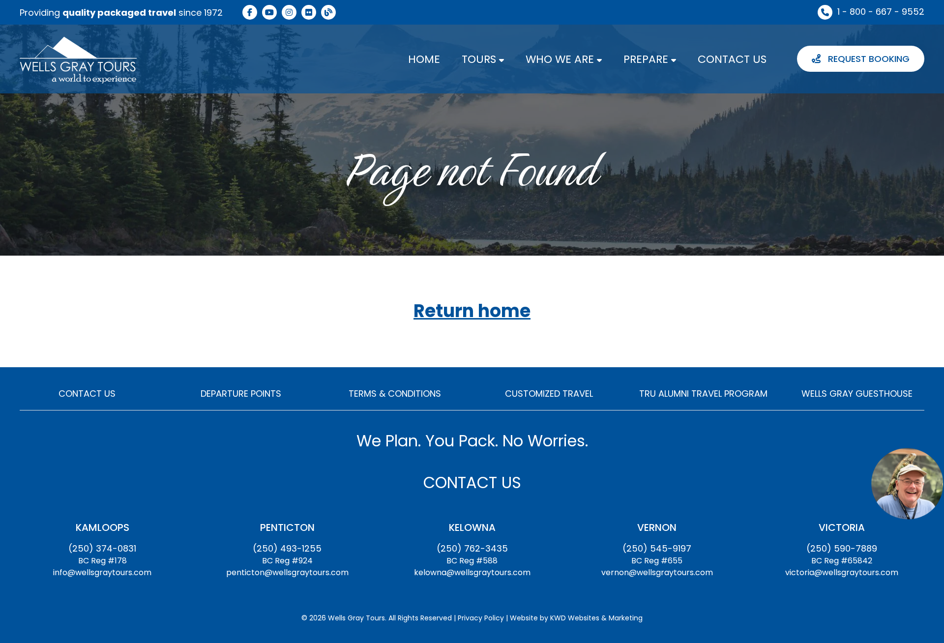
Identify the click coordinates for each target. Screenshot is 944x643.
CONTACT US (732, 59)
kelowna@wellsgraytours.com (472, 572)
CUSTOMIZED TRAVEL (549, 393)
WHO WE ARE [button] (561, 59)
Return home (472, 311)
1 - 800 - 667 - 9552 (880, 11)
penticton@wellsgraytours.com (287, 572)
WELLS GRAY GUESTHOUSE (857, 393)
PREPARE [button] (647, 59)
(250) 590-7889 (841, 548)
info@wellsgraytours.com (102, 572)
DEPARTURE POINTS (241, 393)
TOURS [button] (480, 59)
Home (424, 59)
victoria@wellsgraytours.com (841, 572)
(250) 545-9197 (656, 548)
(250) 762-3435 (472, 548)
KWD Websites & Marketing (596, 618)
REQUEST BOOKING (868, 59)
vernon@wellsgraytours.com (657, 572)
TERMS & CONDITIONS (395, 393)
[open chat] (907, 483)
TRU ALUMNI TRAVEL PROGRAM (703, 393)
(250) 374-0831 (102, 548)
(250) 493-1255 (287, 548)
